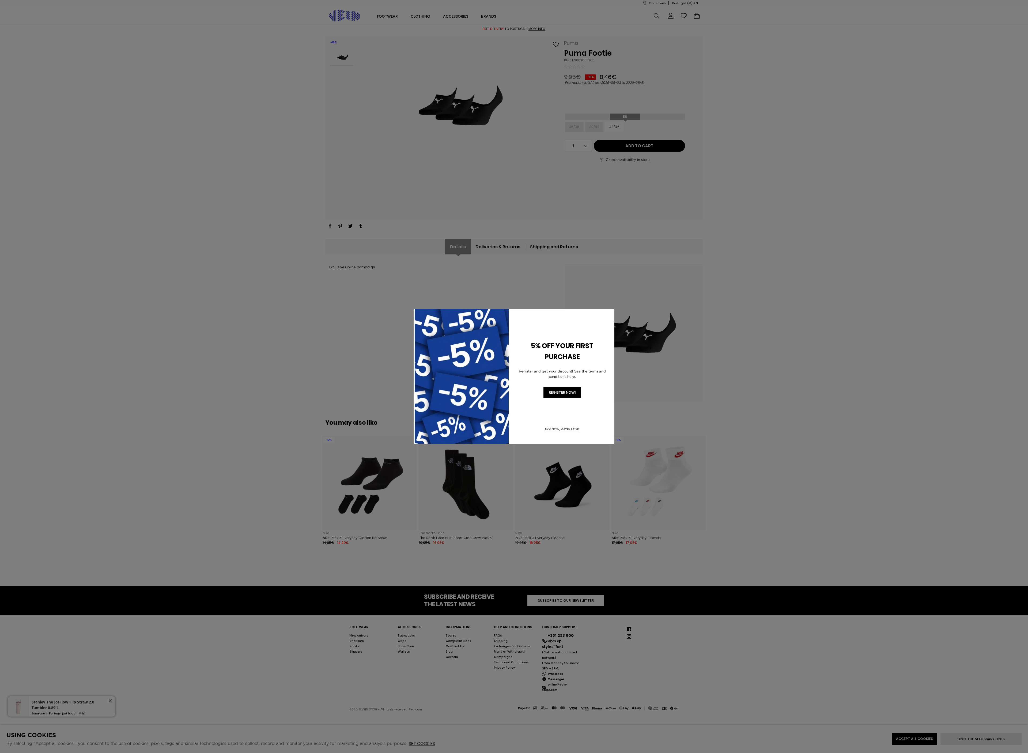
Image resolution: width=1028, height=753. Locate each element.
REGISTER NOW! (562, 392)
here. (571, 377)
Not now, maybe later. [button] (562, 429)
